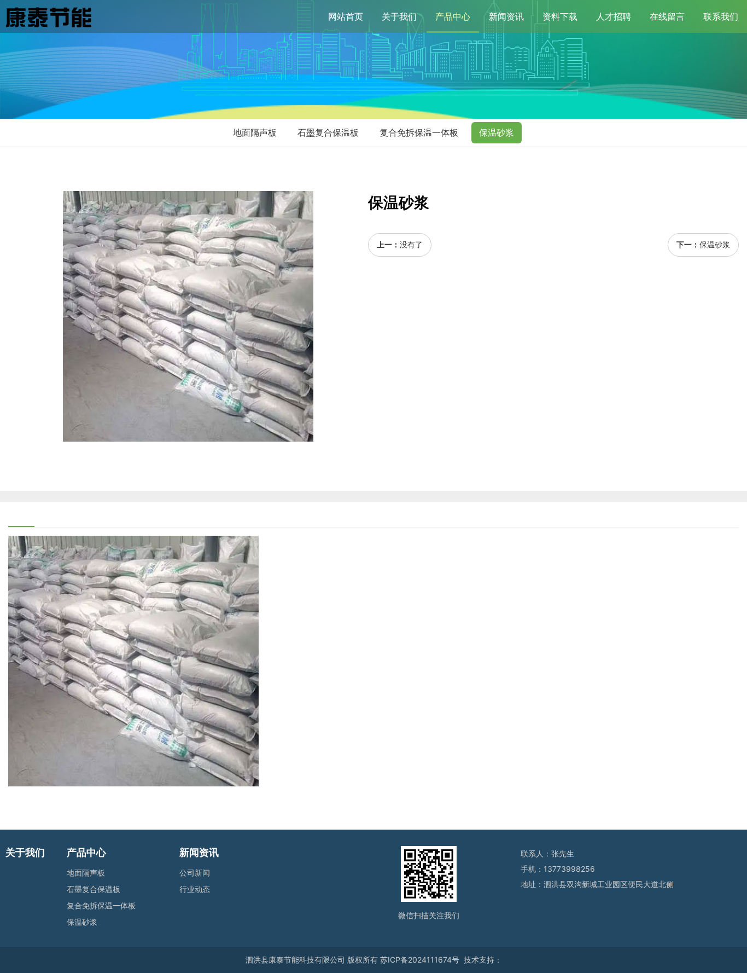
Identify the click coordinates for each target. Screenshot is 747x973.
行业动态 (194, 889)
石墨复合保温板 (328, 132)
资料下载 (559, 16)
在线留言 (667, 16)
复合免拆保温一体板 (419, 132)
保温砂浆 (496, 132)
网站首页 (345, 16)
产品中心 (452, 16)
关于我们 (399, 16)
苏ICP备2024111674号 (419, 959)
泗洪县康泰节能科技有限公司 (295, 959)
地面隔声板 (255, 132)
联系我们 (720, 16)
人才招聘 (613, 16)
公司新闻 (194, 872)
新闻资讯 (506, 16)
